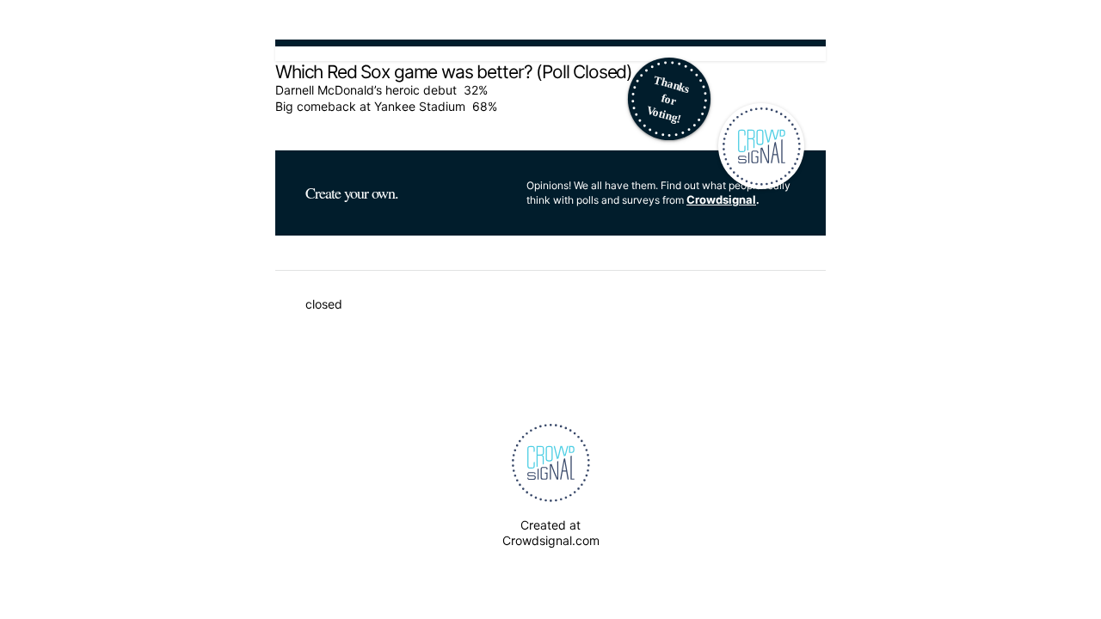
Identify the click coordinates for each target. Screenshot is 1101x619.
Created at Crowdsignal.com (551, 533)
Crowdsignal (721, 199)
